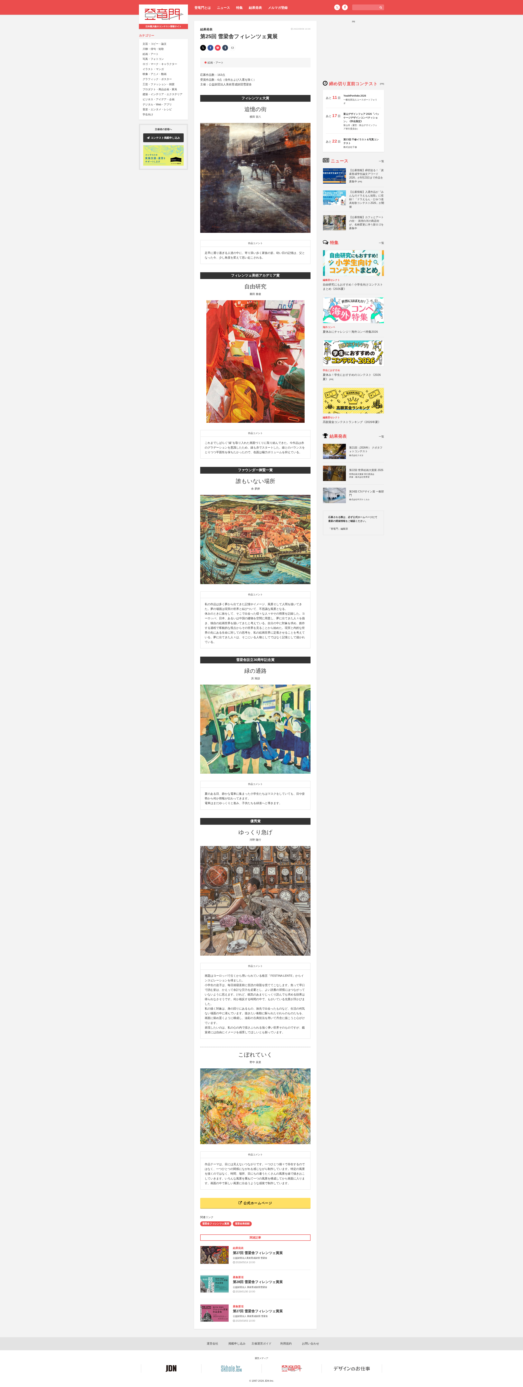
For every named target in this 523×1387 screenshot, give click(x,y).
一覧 (381, 161)
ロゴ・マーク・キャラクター (160, 64)
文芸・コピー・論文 (155, 44)
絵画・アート (151, 54)
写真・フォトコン (153, 59)
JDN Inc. (269, 1380)
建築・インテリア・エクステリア (162, 94)
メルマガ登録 (278, 7)
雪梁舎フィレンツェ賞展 (215, 1223)
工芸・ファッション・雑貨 (158, 84)
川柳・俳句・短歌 (153, 48)
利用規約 (286, 1343)
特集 (239, 7)
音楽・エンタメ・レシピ (157, 109)
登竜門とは (202, 7)
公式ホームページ (257, 1203)
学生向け (148, 114)
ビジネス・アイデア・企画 (158, 99)
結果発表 (255, 7)
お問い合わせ (310, 1343)
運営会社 (212, 1343)
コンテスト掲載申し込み (165, 137)
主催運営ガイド (261, 1343)
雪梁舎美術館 (242, 1223)
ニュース (223, 7)
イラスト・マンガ (153, 69)
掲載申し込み (237, 1343)
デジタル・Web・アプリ (157, 104)
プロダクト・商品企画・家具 (160, 89)
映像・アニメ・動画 (155, 74)
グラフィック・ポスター (157, 79)
